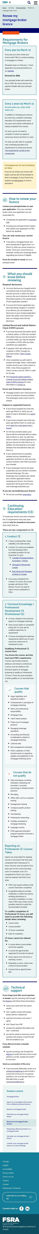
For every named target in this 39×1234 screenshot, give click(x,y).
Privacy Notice (8, 1172)
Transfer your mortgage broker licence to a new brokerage (17, 1144)
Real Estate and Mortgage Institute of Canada (22, 573)
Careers (6, 1180)
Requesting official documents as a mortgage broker (19, 1130)
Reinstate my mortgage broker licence (17, 1115)
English (5, 1165)
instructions (18, 180)
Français (6, 1161)
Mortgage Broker (21, 8)
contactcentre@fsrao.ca (15, 1071)
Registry (9, 1001)
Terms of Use (8, 1176)
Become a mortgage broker (16, 1109)
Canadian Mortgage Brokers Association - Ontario (22, 559)
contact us (21, 384)
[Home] (8, 2)
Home (4, 8)
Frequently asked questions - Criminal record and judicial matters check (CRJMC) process (19, 379)
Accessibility (7, 1169)
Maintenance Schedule (12, 1188)
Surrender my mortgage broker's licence (18, 1137)
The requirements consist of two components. (17, 152)
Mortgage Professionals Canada (21, 566)
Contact (6, 1184)
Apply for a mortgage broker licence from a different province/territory (19, 1103)
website (11, 71)
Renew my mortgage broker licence (17, 1122)
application (27, 494)
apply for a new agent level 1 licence (19, 427)
